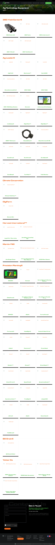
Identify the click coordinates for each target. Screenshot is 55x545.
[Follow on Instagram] (49, 536)
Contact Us (20, 538)
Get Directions (9, 539)
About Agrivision (49, 0)
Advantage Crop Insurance (40, 0)
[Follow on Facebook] (48, 536)
